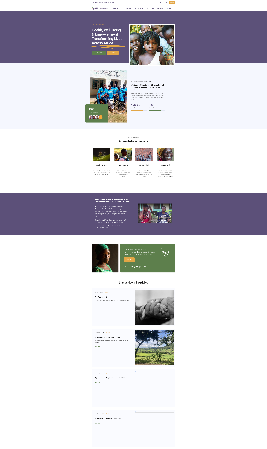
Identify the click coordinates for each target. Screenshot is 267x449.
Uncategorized (107, 292)
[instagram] (163, 2)
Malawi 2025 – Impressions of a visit (108, 418)
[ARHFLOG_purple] (100, 7)
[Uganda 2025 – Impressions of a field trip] (154, 371)
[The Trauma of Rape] (154, 291)
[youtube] (166, 2)
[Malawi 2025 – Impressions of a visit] (154, 412)
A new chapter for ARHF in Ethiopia (107, 337)
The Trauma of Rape (102, 297)
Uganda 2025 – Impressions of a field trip (110, 378)
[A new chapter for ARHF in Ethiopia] (154, 331)
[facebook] (161, 2)
